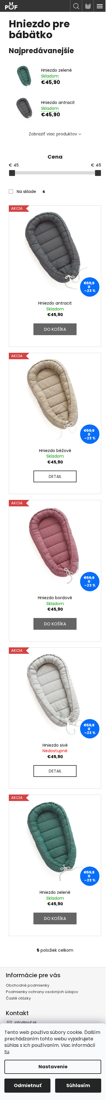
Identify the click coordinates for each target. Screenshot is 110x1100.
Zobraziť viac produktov (53, 134)
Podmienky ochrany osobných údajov (42, 992)
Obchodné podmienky (27, 985)
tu (6, 1051)
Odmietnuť (27, 1085)
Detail (55, 476)
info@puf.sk (26, 1022)
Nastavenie (52, 1066)
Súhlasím (78, 1085)
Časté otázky (18, 998)
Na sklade (31, 191)
